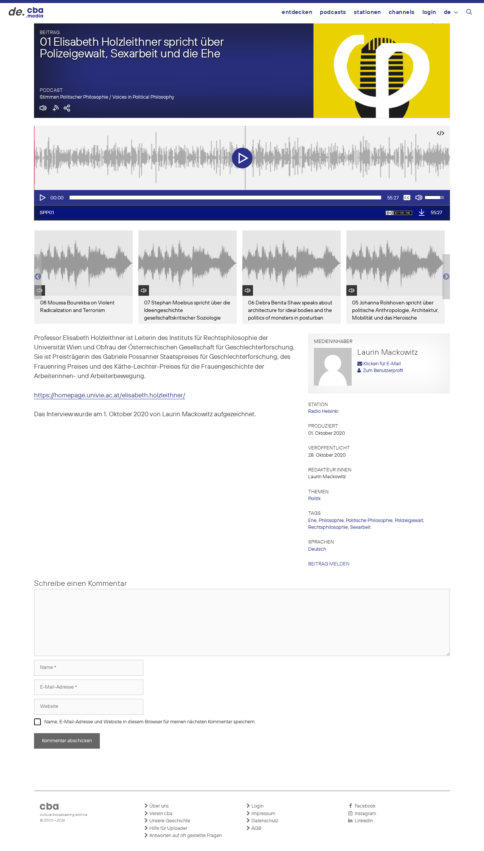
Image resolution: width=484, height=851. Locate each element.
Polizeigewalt (409, 520)
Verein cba (160, 813)
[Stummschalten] (419, 197)
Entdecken (297, 12)
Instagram (364, 813)
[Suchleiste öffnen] (469, 13)
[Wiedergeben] (42, 197)
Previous (38, 277)
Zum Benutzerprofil (382, 370)
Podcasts (333, 12)
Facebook (363, 806)
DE (447, 12)
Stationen (367, 12)
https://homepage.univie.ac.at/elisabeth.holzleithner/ (109, 395)
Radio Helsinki (323, 411)
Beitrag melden (328, 564)
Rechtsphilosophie (328, 527)
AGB (255, 828)
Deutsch (317, 549)
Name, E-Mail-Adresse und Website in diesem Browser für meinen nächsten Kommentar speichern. (150, 722)
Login (429, 12)
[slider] (225, 197)
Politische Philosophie (369, 520)
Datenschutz (264, 821)
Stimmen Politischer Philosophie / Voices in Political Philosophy (107, 97)
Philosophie (331, 520)
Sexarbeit (360, 527)
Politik (314, 498)
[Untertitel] (407, 197)
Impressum (262, 813)
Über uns (158, 806)
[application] (242, 197)
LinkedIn (362, 821)
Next (446, 277)
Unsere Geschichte (169, 821)
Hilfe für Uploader (167, 828)
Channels (402, 12)
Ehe (312, 520)
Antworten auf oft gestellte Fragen (185, 835)
